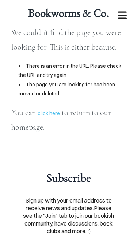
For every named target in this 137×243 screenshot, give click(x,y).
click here (49, 113)
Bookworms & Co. (68, 12)
